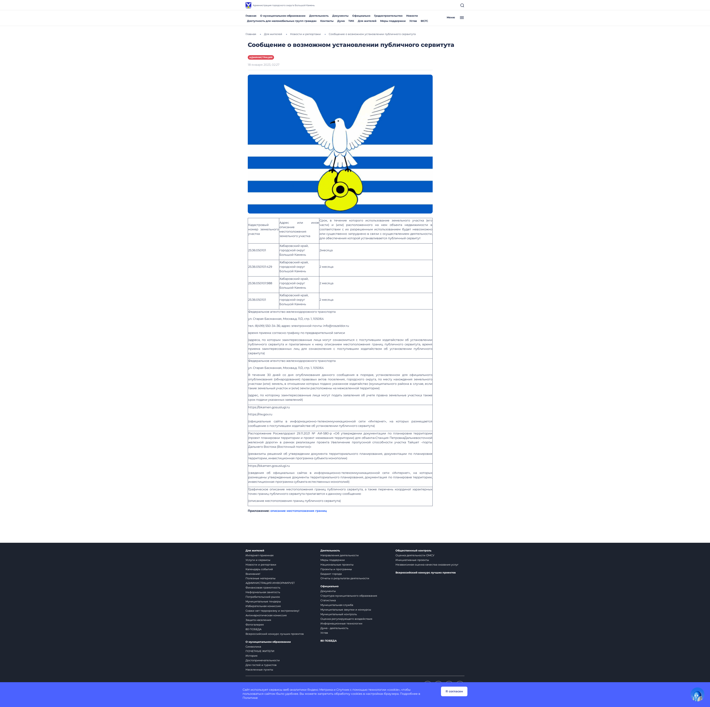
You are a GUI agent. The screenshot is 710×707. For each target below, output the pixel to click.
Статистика (328, 600)
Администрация (261, 57)
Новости (412, 15)
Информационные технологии (341, 623)
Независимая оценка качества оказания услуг (427, 564)
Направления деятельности (339, 555)
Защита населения (258, 620)
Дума (341, 21)
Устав (413, 21)
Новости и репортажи (261, 564)
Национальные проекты (337, 564)
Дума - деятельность (334, 628)
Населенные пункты (259, 669)
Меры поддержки (393, 21)
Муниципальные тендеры (263, 601)
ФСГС (424, 21)
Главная (251, 15)
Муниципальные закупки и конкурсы (345, 609)
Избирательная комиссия (263, 606)
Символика (253, 646)
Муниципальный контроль (338, 614)
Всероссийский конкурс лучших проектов (275, 634)
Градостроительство (388, 15)
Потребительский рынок (263, 596)
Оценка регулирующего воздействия (346, 619)
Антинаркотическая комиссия (266, 615)
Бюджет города (331, 574)
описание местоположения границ (298, 511)
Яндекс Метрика (320, 689)
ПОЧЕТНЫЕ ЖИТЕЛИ (260, 651)
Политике (250, 698)
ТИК (351, 21)
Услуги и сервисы (258, 560)
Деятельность (319, 15)
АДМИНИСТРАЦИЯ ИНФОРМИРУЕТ (270, 583)
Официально (361, 15)
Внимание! (253, 574)
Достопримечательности (263, 660)
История (251, 655)
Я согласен (454, 691)
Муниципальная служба (336, 605)
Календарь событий (259, 569)
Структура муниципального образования (348, 595)
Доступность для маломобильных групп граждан (282, 21)
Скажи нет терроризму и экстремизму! (272, 610)
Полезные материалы (260, 578)
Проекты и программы (336, 569)
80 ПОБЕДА (253, 629)
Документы (340, 15)
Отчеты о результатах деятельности (344, 578)
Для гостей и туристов (261, 665)
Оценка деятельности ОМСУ (415, 555)
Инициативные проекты (412, 560)
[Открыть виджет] (697, 694)
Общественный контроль (413, 550)
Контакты (327, 21)
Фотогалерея (255, 624)
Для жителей (367, 21)
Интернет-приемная (259, 555)
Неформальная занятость (263, 592)
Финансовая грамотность (263, 587)
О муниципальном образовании (282, 15)
